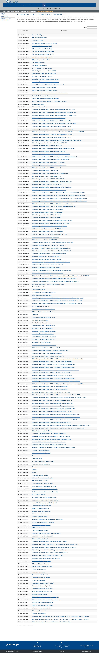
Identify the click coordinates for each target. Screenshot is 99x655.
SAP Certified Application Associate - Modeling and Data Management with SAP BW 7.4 (52, 134)
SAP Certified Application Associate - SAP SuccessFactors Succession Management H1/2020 (54, 419)
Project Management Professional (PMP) (42, 591)
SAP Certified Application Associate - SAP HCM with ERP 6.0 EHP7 (48, 179)
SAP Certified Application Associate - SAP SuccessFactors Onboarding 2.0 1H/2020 (52, 411)
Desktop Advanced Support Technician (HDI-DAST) (44, 292)
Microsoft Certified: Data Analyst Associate (42, 76)
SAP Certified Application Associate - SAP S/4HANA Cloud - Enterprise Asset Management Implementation (57, 359)
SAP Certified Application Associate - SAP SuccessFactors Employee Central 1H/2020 (52, 403)
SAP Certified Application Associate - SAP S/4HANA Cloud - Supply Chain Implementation (53, 378)
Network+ (34, 469)
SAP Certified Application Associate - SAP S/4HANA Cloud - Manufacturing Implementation (53, 364)
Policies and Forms (5, 20)
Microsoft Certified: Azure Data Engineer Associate (44, 331)
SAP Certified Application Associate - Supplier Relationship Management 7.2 (50, 552)
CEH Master (35, 314)
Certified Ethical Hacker (37, 40)
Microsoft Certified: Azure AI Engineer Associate (43, 325)
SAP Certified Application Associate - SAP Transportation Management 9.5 (49, 226)
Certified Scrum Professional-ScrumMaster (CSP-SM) (45, 489)
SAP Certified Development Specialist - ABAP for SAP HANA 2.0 (47, 519)
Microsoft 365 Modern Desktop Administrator (43, 461)
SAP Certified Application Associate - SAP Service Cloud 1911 (47, 217)
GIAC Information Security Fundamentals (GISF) (43, 51)
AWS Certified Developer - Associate (41, 306)
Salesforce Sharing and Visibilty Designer (42, 608)
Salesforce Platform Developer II (40, 539)
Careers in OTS (4, 16)
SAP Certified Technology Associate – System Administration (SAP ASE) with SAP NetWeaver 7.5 (55, 278)
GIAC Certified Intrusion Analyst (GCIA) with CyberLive (44, 43)
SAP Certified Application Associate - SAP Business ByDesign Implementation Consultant (53, 148)
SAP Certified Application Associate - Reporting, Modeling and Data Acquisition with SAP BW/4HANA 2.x (56, 140)
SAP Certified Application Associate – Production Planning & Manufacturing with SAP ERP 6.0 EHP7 (55, 544)
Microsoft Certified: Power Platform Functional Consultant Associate (48, 84)
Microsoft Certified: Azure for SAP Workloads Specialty (45, 500)
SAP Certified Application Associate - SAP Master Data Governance (48, 356)
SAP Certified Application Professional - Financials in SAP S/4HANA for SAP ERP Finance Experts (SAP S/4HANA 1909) (60, 619)
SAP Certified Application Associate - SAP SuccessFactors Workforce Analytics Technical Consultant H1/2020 (58, 428)
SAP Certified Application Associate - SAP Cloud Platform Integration (48, 162)
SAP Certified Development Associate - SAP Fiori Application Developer (49, 253)
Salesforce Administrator (38, 104)
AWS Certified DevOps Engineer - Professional (43, 522)
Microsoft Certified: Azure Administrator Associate (44, 73)
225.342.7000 (37, 645)
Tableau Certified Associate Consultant (41, 453)
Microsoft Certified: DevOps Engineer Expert (42, 536)
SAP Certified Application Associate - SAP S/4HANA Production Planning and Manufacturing (53, 206)
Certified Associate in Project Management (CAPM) (44, 486)
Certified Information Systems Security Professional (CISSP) (46, 533)
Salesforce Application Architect (39, 594)
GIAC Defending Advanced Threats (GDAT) (42, 48)
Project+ (34, 467)
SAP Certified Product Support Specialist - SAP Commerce (46, 558)
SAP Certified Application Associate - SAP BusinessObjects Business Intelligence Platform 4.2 (54, 156)
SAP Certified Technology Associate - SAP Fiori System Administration (49, 442)
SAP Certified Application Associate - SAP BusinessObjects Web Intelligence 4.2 (51, 159)
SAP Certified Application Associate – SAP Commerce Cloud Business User (50, 350)
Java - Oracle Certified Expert (39, 494)
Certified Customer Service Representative (42, 295)
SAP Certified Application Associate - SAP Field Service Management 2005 (50, 173)
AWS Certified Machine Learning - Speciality (42, 478)
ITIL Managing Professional (38, 527)
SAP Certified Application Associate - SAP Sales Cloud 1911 (46, 215)
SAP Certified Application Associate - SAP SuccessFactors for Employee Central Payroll (53, 406)
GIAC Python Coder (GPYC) (38, 62)
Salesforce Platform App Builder (39, 107)
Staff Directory (4, 15)
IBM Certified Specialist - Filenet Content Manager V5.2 (45, 491)
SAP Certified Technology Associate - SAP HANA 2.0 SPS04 (46, 267)
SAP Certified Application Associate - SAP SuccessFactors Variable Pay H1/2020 (51, 422)
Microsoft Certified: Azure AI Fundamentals (42, 328)
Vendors (31, 5)
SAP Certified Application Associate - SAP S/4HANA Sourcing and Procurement (51, 392)
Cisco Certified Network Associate (40, 530)
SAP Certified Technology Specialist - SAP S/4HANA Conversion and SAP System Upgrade (53, 447)
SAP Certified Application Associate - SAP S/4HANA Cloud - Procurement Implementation (53, 367)
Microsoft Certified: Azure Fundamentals (41, 342)
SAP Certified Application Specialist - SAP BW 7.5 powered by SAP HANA (49, 234)
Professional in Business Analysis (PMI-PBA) (43, 583)
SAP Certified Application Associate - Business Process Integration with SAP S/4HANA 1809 (54, 112)
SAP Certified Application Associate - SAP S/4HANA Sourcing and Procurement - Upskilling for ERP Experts (57, 395)
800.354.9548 (37, 647)
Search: (85, 27)
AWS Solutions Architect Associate (40, 480)
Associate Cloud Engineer (38, 35)
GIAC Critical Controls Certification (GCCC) (42, 46)
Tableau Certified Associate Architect (41, 450)
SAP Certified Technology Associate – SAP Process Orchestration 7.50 (49, 444)
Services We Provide (6, 18)
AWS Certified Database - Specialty (40, 563)
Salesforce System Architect (39, 611)
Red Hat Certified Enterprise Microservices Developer (45, 90)
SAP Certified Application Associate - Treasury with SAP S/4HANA (47, 228)
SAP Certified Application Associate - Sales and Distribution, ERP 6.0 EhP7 (49, 143)
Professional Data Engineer (38, 580)
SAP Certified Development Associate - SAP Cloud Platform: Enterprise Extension (51, 248)
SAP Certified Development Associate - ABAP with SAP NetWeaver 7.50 (49, 433)
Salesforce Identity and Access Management (42, 602)
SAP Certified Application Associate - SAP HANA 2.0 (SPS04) (46, 176)
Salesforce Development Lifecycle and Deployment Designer (46, 599)
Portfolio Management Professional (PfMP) (42, 566)
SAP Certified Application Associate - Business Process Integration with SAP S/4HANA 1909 (54, 115)
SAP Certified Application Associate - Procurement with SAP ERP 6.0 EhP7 (49, 541)
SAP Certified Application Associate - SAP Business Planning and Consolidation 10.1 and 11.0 (54, 547)
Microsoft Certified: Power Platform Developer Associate (45, 82)
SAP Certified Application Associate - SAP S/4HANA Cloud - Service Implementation (52, 375)
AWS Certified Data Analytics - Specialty (41, 561)
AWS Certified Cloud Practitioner (39, 37)
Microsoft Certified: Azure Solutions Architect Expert (44, 503)
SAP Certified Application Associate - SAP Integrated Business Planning (49, 550)
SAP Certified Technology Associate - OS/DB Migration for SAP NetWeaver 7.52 (51, 262)
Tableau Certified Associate (38, 287)
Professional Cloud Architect (39, 569)
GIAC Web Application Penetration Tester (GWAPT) (44, 71)
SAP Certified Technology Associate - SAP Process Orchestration (47, 273)
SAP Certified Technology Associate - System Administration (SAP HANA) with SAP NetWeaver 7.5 (55, 281)
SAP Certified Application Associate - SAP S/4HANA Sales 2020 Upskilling (49, 389)
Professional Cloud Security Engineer (41, 577)
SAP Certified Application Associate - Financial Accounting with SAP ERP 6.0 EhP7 (51, 126)
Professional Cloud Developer (39, 572)
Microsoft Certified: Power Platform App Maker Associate (45, 79)
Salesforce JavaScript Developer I (40, 514)
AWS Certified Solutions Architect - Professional (43, 309)
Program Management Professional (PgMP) (42, 588)
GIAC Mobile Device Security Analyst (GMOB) (42, 57)
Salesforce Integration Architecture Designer (42, 605)
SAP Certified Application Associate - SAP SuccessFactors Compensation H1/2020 (52, 400)
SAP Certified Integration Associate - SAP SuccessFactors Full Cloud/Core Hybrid (51, 439)
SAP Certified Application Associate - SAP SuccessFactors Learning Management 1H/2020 (53, 408)
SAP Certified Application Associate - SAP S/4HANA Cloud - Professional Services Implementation (55, 370)
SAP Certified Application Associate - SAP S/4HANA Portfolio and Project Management (52, 203)
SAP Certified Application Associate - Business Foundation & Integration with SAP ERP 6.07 (53, 109)
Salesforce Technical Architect (39, 613)
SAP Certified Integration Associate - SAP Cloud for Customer (46, 259)
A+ (32, 455)
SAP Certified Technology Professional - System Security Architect (48, 284)
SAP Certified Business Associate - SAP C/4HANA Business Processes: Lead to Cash (52, 242)
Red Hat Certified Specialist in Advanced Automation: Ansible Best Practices (50, 93)
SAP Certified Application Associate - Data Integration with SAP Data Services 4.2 (51, 120)
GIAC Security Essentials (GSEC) (39, 65)
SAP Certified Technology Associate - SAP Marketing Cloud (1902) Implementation (51, 270)
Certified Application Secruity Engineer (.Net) (42, 483)
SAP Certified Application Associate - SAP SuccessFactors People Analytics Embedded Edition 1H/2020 (57, 300)
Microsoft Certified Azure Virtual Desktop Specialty (44, 497)
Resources (38, 5)
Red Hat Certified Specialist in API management (43, 96)
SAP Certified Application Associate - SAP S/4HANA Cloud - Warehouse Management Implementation (56, 381)
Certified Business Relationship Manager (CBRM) (43, 317)
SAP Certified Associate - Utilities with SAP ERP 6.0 (44, 239)
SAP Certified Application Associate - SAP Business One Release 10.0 (48, 151)
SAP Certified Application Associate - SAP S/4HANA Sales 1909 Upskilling (49, 386)
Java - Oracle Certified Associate (40, 320)
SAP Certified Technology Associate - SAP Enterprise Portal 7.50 (47, 264)
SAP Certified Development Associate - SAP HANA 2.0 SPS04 (46, 256)
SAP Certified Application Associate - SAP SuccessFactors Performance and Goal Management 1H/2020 (57, 303)
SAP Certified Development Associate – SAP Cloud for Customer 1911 (49, 245)
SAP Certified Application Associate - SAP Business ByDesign (47, 145)
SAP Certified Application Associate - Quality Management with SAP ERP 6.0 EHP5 (51, 137)
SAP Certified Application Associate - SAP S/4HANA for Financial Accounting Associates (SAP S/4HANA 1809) (58, 192)
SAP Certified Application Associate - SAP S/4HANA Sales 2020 (47, 212)
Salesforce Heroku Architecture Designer (41, 511)
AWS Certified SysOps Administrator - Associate (43, 311)
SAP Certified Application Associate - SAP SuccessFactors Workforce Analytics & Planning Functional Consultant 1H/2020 (61, 425)
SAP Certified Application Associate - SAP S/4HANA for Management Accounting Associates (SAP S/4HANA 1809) (59, 198)
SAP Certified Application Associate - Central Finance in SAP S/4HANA (48, 118)
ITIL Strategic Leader (37, 458)
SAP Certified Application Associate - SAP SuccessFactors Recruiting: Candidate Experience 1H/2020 (56, 414)
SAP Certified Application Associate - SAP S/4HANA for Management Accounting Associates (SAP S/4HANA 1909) (59, 201)
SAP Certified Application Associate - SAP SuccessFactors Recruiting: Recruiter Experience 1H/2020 (56, 417)
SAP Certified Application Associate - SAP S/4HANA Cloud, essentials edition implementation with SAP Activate (58, 383)
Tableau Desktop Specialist (38, 289)
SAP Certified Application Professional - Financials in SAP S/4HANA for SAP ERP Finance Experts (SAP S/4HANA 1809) (60, 616)
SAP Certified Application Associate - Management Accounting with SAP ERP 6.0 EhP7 (52, 129)
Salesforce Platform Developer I (39, 516)
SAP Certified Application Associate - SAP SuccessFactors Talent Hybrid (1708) (51, 223)
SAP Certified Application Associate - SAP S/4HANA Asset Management (49, 190)
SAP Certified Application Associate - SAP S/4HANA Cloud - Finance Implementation (52, 361)
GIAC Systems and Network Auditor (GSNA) (42, 68)
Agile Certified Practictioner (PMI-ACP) (41, 525)
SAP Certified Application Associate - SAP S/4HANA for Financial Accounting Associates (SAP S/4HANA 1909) (58, 195)
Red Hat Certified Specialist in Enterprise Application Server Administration (49, 101)
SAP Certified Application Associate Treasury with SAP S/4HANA (47, 231)
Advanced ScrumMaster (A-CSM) (40, 475)
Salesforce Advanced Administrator (40, 508)
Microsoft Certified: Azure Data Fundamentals (43, 334)
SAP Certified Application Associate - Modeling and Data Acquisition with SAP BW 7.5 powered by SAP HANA (58, 131)
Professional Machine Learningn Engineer (42, 586)
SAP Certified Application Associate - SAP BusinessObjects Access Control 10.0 (51, 154)
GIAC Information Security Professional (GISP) (43, 54)
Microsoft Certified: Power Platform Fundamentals (44, 345)
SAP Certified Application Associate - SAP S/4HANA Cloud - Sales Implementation (51, 372)
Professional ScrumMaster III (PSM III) (41, 505)
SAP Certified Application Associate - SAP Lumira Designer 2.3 (47, 353)
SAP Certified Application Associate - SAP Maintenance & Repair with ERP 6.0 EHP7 (52, 181)
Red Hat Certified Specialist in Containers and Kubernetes (45, 98)
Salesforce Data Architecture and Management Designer (45, 597)
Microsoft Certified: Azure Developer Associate (43, 339)
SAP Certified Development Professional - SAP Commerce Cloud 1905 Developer (51, 622)
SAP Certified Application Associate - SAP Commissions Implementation (49, 165)
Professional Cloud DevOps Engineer (41, 575)
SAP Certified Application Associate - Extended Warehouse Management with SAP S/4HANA (54, 123)
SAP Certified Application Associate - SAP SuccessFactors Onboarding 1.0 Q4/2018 (52, 220)
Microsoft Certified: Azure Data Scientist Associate (44, 336)
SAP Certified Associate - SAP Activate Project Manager (45, 237)
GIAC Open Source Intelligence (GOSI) (41, 60)
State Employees (23, 5)
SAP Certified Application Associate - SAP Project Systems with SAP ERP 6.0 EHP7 (52, 187)
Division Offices (12, 5)
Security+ (34, 472)
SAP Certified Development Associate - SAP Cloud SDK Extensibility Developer (51, 436)
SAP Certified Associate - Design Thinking (42, 431)
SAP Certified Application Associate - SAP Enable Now (45, 170)
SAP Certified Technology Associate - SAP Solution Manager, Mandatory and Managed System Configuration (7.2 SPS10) (60, 275)
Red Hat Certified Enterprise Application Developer (44, 87)
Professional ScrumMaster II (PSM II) (41, 464)
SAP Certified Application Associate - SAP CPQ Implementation (47, 167)
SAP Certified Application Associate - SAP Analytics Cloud (46, 347)
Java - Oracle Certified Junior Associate (41, 323)
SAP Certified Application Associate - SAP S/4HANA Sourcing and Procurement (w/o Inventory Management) (57, 298)
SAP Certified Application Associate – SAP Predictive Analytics (47, 184)
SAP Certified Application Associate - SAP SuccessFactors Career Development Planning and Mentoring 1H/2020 (59, 397)
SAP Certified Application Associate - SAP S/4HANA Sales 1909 (47, 209)
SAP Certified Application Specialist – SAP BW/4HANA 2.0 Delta (47, 555)
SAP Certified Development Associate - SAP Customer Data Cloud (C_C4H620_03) (51, 251)
